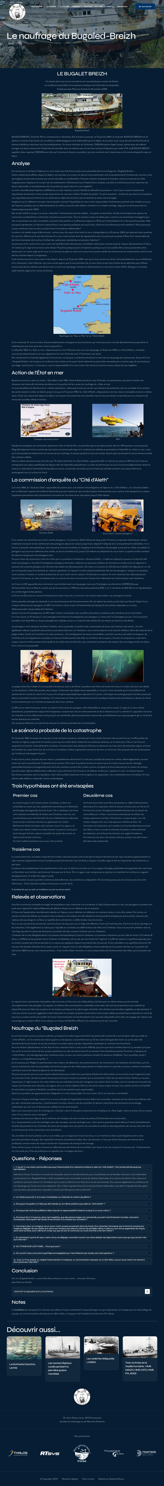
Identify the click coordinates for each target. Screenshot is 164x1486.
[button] (82, 1178)
